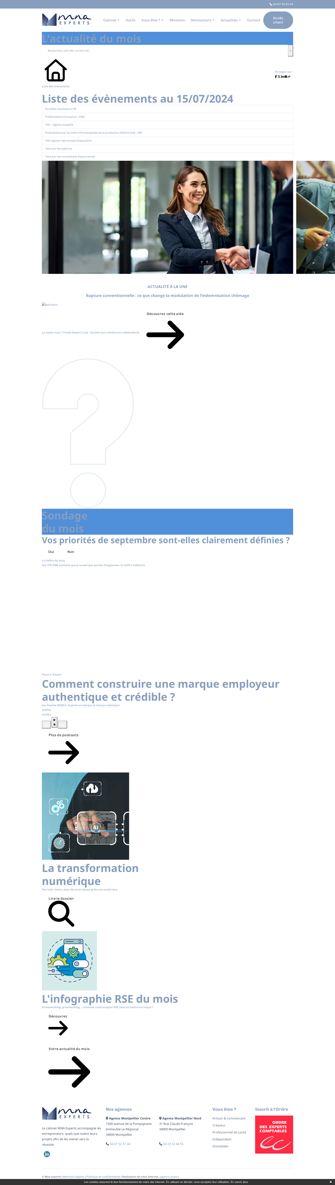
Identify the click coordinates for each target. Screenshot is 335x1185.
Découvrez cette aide (165, 314)
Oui (51, 552)
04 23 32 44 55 (173, 1144)
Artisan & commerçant (229, 1118)
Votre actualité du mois (69, 1049)
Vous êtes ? (150, 20)
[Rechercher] (290, 50)
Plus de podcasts (64, 735)
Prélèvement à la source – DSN (65, 116)
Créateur (218, 1125)
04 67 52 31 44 (120, 1144)
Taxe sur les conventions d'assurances (70, 156)
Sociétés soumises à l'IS (60, 109)
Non (70, 552)
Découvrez (58, 1016)
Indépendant (221, 1139)
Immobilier (220, 1146)
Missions (177, 20)
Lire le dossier (61, 898)
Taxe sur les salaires (58, 148)
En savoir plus (239, 1181)
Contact (253, 20)
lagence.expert (169, 1176)
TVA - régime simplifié (59, 124)
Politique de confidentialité (103, 1176)
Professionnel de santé (229, 1132)
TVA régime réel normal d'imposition (68, 140)
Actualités (229, 20)
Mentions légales (74, 1176)
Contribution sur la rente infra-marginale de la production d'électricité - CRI (93, 132)
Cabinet (109, 20)
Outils (131, 20)
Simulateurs (201, 20)
